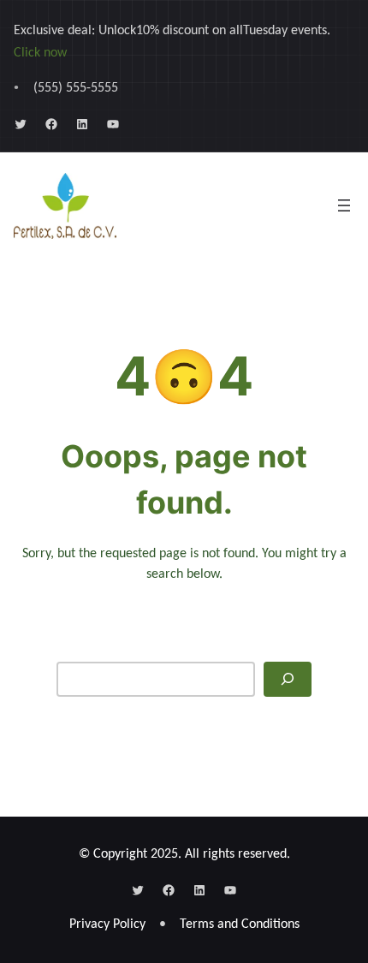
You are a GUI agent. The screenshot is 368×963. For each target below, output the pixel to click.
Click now (40, 53)
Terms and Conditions (240, 924)
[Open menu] (344, 205)
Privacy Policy (107, 924)
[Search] (288, 679)
